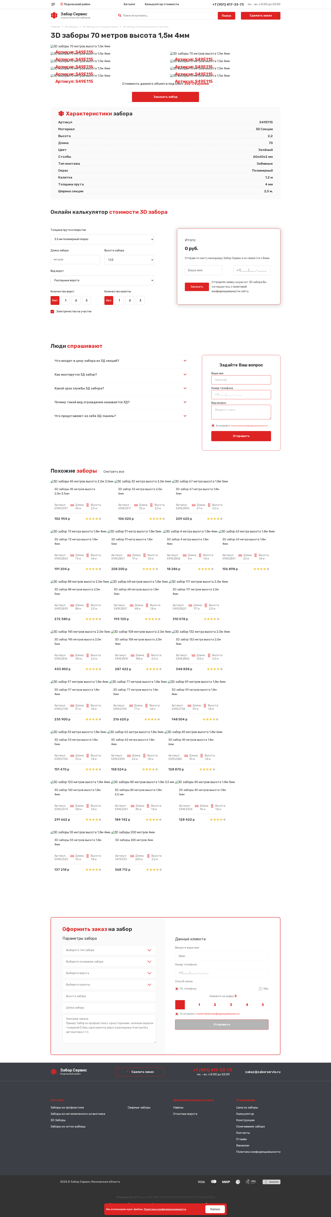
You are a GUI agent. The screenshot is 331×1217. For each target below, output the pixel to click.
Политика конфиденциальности (258, 1152)
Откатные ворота (185, 1114)
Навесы (178, 1107)
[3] (231, 1005)
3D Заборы (58, 1120)
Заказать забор (166, 97)
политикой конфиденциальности (249, 425)
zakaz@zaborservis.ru (262, 1072)
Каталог (129, 4)
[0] (183, 1005)
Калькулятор (245, 1114)
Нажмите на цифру (223, 996)
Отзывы (241, 1139)
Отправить (241, 436)
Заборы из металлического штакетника (78, 1114)
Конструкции (245, 1120)
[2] (215, 1005)
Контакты (243, 1133)
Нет (55, 300)
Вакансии (242, 1145)
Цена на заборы (247, 1107)
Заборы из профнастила (67, 1107)
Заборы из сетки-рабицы (68, 1126)
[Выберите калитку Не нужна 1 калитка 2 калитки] (109, 985)
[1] (199, 1005)
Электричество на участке (74, 311)
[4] (247, 1005)
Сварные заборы (139, 1107)
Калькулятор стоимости (162, 4)
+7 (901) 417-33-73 (228, 4)
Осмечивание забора (250, 1126)
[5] (263, 1005)
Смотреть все (113, 471)
